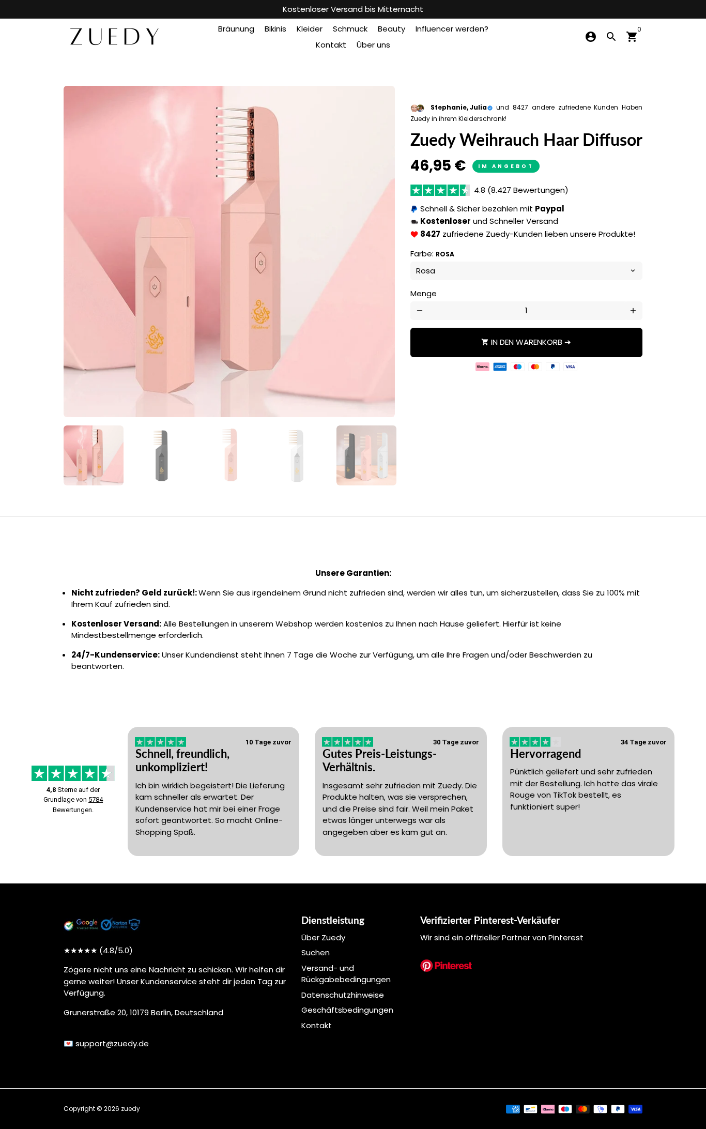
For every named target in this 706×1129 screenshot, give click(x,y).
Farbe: (432, 253)
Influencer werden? (452, 28)
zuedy (130, 1108)
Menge (423, 293)
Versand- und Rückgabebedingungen (346, 974)
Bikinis (275, 28)
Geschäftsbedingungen (347, 1009)
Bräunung (236, 28)
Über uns (373, 44)
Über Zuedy (323, 937)
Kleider (310, 28)
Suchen (315, 952)
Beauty (391, 28)
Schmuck (350, 28)
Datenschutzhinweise (342, 994)
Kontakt (331, 44)
